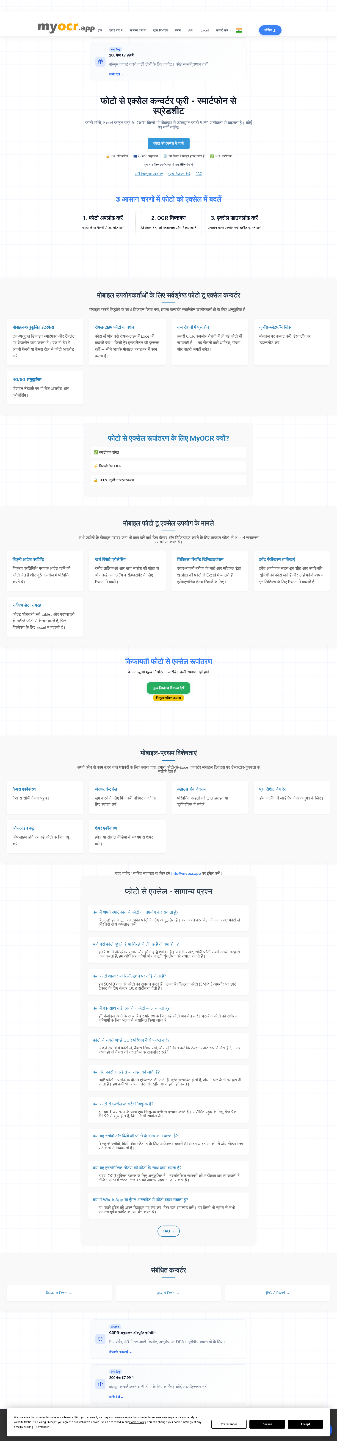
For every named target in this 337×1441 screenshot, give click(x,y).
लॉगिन (269, 30)
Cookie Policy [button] (137, 1422)
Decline (267, 1424)
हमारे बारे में (115, 30)
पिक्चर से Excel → (59, 1292)
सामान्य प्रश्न (138, 30)
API (190, 30)
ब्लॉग (178, 30)
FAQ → (169, 1231)
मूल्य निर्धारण (160, 30)
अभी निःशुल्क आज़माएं (149, 173)
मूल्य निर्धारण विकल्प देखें (168, 687)
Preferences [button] (42, 1427)
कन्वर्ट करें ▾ (223, 30)
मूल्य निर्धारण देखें (179, 173)
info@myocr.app (186, 874)
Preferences (229, 1424)
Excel (205, 30)
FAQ (199, 173)
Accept (305, 1424)
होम (100, 30)
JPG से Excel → (278, 1292)
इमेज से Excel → (168, 1292)
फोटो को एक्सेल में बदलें (168, 143)
